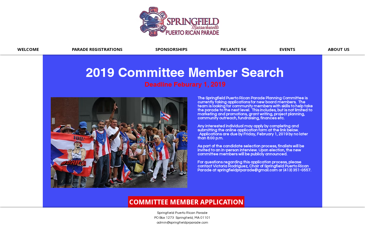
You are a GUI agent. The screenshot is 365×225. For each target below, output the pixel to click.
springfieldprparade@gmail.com (247, 170)
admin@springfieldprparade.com (182, 222)
